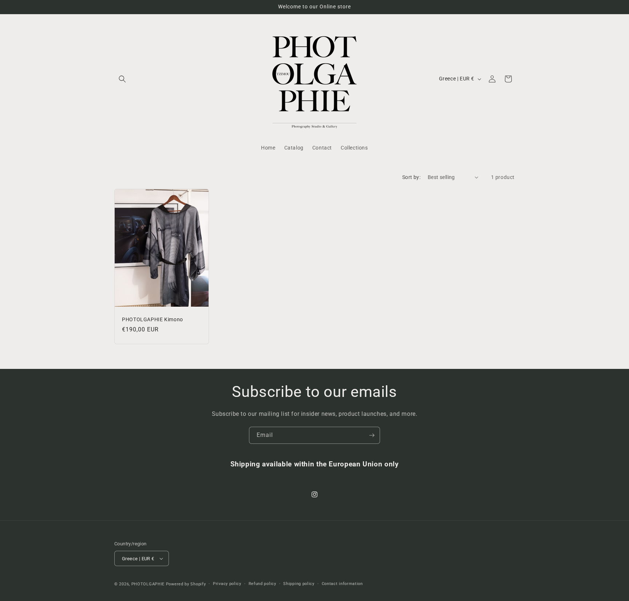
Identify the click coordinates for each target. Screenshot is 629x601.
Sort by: (411, 177)
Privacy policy (227, 583)
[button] (122, 79)
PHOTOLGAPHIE (148, 584)
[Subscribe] (372, 435)
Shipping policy (298, 583)
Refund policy (262, 583)
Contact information (342, 583)
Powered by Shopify (186, 584)
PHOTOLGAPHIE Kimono (152, 319)
